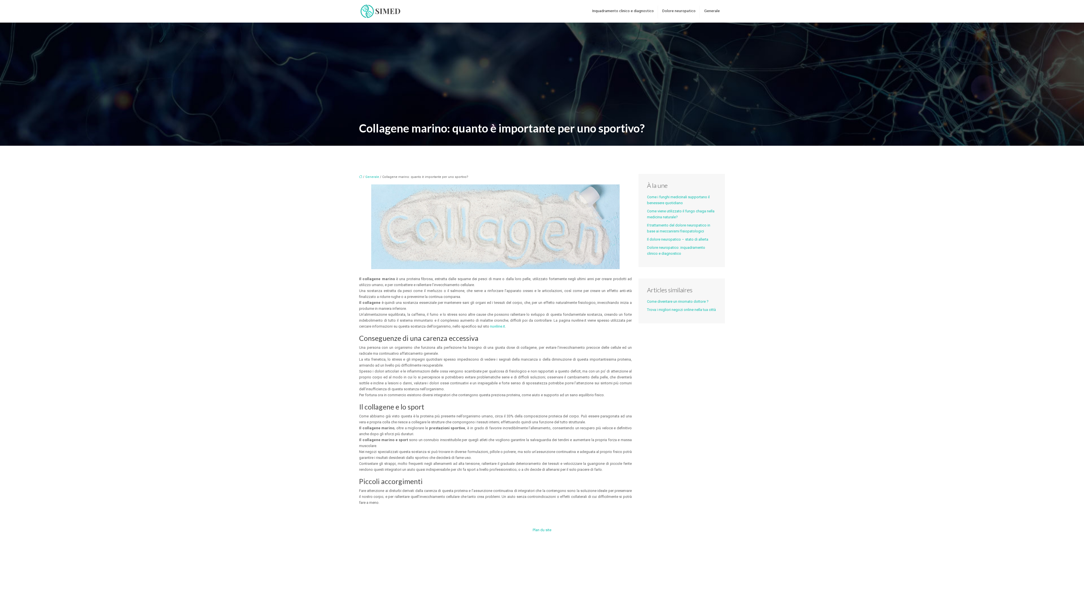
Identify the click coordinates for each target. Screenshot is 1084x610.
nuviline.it (497, 326)
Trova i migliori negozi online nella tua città (681, 310)
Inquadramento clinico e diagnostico (623, 11)
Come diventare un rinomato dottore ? (678, 301)
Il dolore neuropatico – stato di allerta (677, 239)
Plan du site (542, 530)
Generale (712, 11)
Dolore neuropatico (679, 11)
